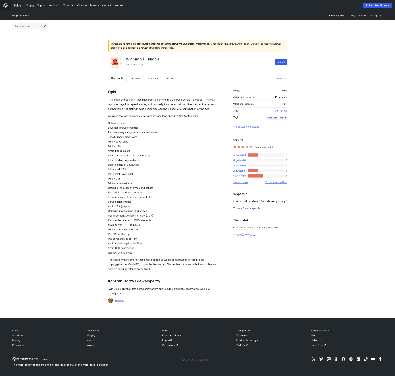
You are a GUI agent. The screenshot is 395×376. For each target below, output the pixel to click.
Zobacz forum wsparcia (246, 208)
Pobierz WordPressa (377, 5)
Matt (314, 335)
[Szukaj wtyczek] (45, 26)
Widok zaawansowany (246, 126)
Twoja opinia (240, 182)
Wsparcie (282, 78)
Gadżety (242, 345)
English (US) (281, 110)
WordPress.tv (170, 345)
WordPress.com (320, 330)
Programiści (168, 340)
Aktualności (18, 335)
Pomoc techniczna (171, 335)
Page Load (272, 118)
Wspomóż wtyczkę (244, 234)
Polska (45, 359)
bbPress (316, 340)
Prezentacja (93, 330)
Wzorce (91, 345)
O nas (15, 330)
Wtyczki (91, 340)
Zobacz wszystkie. (276, 182)
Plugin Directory (20, 15)
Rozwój (170, 78)
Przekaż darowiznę (247, 340)
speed (283, 118)
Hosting (16, 340)
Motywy (91, 335)
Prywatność (18, 345)
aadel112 (138, 64)
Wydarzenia (242, 335)
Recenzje (136, 78)
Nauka (165, 330)
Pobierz (281, 62)
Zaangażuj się (243, 330)
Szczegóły (117, 78)
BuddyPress (318, 345)
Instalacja (153, 78)
